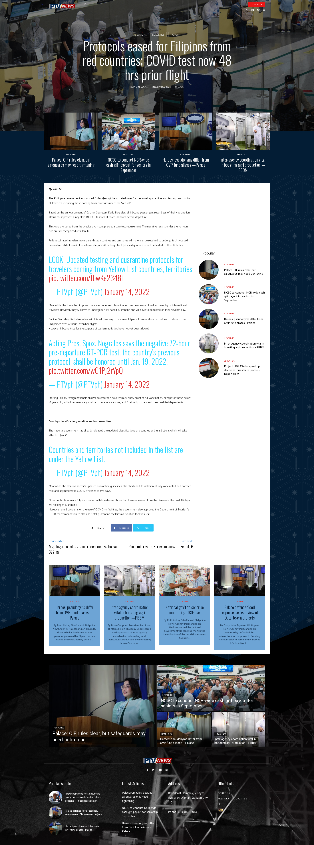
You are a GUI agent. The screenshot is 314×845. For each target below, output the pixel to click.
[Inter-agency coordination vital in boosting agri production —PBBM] (243, 131)
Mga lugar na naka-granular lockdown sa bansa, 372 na (83, 549)
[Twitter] (264, 10)
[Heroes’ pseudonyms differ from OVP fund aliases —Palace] (185, 131)
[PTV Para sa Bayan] (62, 6)
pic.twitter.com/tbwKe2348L (86, 277)
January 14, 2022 (127, 291)
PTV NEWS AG (140, 87)
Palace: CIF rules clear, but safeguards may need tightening (71, 162)
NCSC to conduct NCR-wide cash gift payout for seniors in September (128, 164)
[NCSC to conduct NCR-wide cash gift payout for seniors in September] (128, 131)
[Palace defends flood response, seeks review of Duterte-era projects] (239, 580)
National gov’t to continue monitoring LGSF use (184, 610)
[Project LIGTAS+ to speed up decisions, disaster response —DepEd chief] (209, 368)
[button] (85, 4)
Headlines (158, 35)
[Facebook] (247, 10)
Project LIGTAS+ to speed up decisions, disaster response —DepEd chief (242, 370)
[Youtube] (258, 10)
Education (229, 361)
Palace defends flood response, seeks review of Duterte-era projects (239, 612)
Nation (174, 35)
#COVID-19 (140, 35)
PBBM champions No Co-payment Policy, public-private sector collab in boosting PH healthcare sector (83, 797)
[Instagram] (166, 770)
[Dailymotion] (253, 10)
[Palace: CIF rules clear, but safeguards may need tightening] (71, 131)
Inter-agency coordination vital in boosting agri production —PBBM (242, 164)
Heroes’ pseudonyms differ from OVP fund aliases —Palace (185, 162)
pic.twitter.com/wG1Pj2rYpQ (86, 370)
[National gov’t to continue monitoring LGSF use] (184, 580)
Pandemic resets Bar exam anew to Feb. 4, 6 (160, 546)
